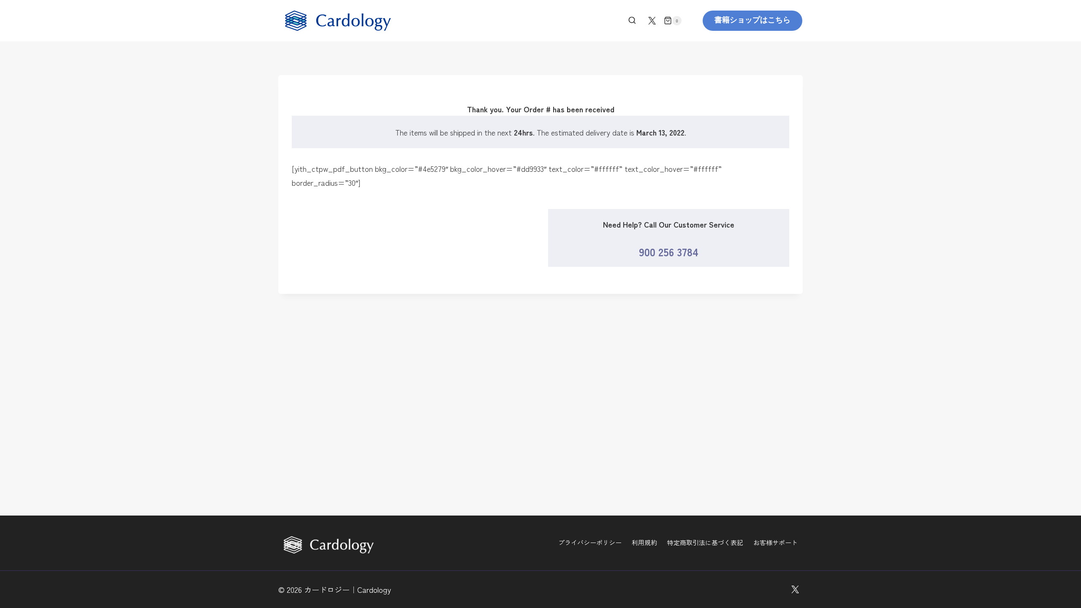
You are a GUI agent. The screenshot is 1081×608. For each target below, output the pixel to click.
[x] (652, 20)
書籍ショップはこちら (752, 20)
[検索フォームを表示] (632, 21)
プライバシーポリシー (590, 542)
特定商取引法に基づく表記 (705, 542)
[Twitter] (795, 589)
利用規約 (644, 542)
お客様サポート (775, 542)
